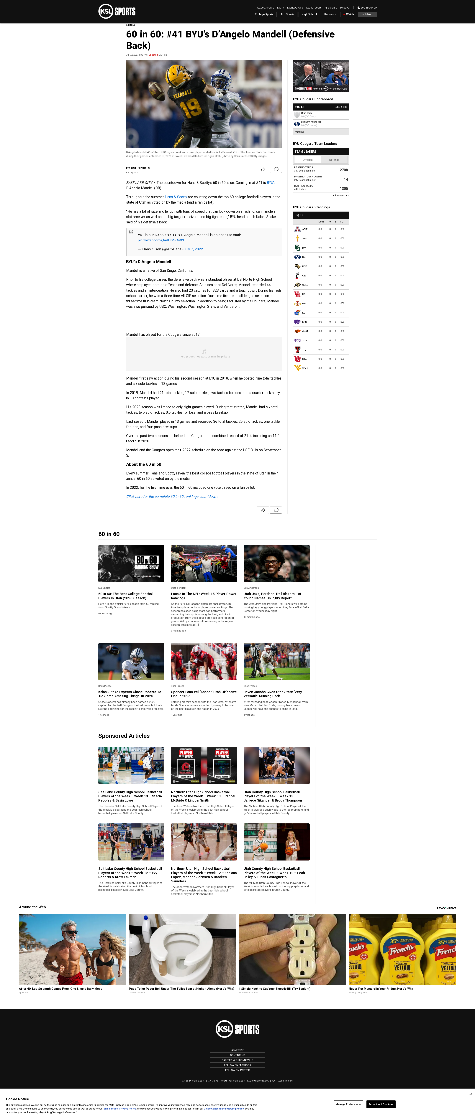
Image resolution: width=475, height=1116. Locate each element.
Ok (471, 1093)
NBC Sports (331, 8)
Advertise (237, 1050)
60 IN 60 (130, 25)
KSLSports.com (237, 1081)
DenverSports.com (216, 1081)
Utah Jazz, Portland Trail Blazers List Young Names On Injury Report (272, 596)
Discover (345, 8)
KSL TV (280, 8)
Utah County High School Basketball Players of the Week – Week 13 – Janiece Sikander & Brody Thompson (273, 796)
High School (309, 14)
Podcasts (330, 14)
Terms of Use (110, 1108)
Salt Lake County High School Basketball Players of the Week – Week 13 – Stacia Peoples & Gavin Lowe (130, 796)
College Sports (264, 14)
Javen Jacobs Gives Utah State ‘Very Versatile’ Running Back (273, 694)
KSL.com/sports (265, 8)
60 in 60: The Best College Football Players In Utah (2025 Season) (125, 596)
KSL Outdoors (313, 8)
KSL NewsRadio (295, 8)
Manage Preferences (348, 1104)
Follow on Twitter (237, 1070)
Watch (349, 14)
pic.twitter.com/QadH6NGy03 (161, 240)
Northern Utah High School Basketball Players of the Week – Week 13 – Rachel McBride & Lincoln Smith (203, 796)
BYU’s (271, 183)
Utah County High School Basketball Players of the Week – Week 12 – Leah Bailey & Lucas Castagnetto (274, 873)
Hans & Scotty (176, 197)
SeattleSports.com (282, 1081)
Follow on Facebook (237, 1065)
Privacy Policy (127, 1108)
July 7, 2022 (193, 249)
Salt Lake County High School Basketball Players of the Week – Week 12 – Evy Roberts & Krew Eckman (130, 873)
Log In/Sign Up (369, 8)
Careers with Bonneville (237, 1060)
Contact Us (237, 1055)
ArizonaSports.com (193, 1081)
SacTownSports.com (258, 1081)
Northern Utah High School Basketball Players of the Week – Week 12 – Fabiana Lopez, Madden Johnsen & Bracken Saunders (204, 875)
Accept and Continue (380, 1104)
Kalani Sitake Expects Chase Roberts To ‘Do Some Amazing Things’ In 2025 (129, 694)
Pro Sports (287, 14)
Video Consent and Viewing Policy (224, 1108)
